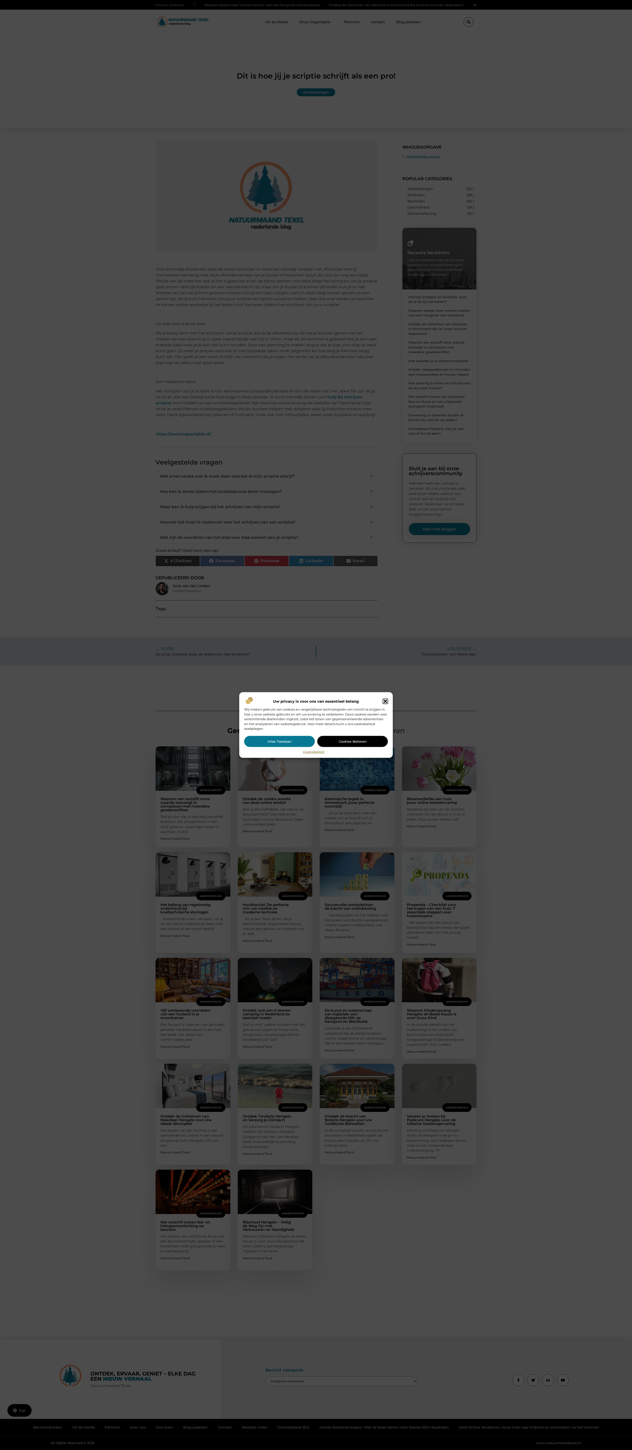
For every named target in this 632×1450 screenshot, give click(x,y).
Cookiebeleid (313, 752)
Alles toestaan (280, 741)
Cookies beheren (353, 741)
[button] (385, 701)
